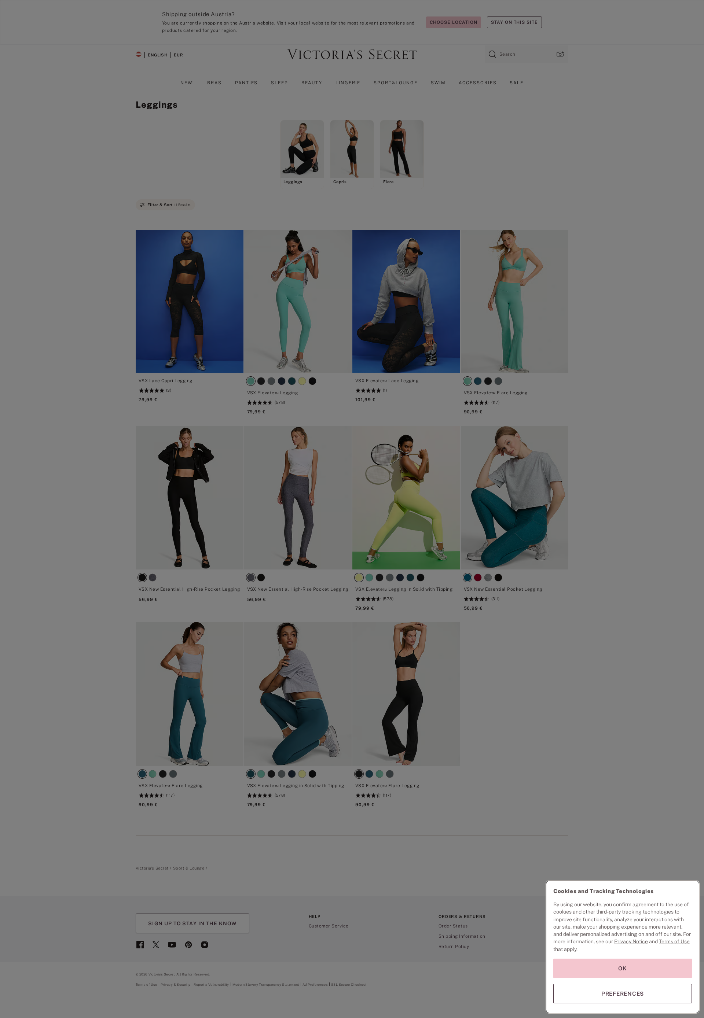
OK (622, 968)
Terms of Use (674, 941)
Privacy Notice (631, 941)
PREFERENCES (622, 994)
